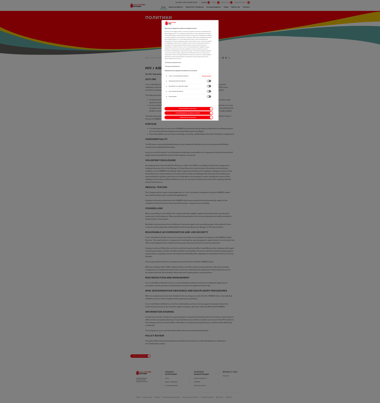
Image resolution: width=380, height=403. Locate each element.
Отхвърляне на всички (188, 117)
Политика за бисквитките (172, 66)
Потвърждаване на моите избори (188, 113)
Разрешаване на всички (187, 108)
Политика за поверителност (173, 62)
